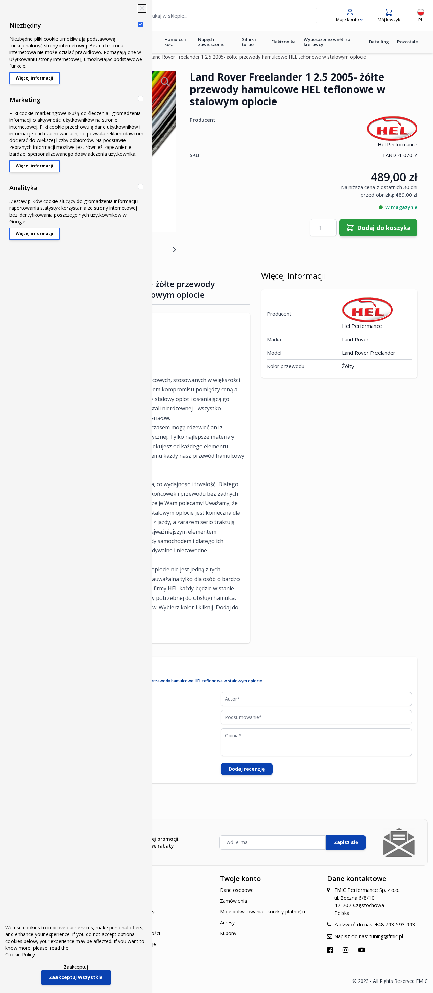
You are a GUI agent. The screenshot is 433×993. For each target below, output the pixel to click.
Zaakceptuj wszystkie (76, 977)
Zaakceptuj (76, 967)
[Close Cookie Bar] (142, 8)
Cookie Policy (20, 954)
